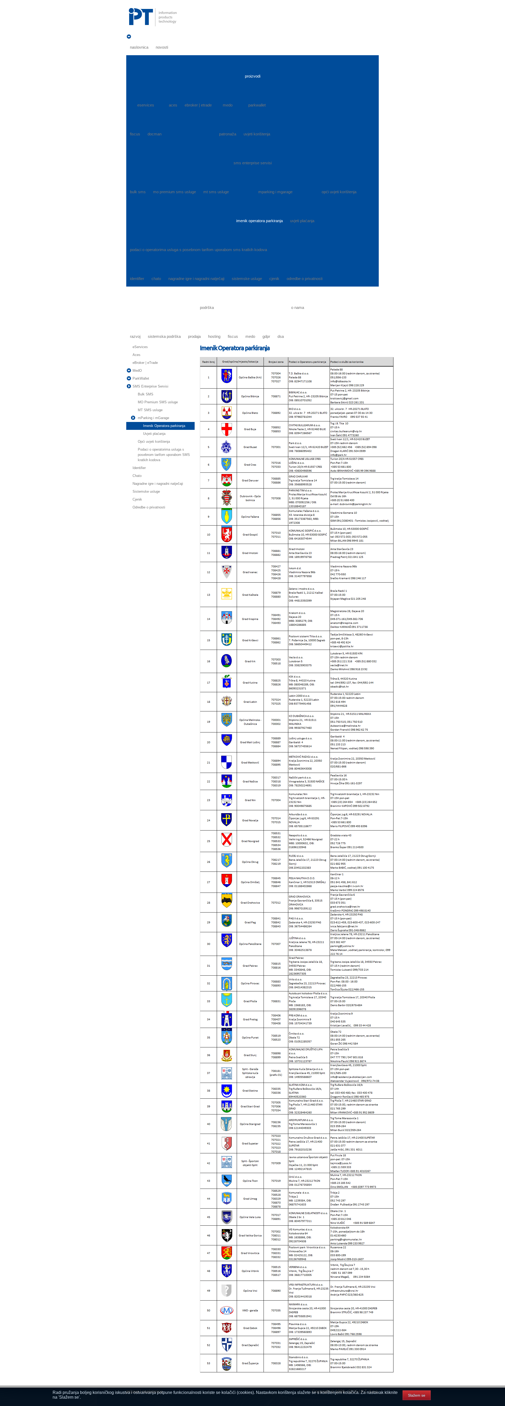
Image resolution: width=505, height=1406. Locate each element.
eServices (140, 347)
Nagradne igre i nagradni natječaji (158, 484)
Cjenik (137, 499)
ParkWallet (141, 378)
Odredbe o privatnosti (149, 507)
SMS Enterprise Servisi (150, 386)
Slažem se (416, 1395)
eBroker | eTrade (145, 363)
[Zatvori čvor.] (129, 386)
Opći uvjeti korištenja (154, 442)
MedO (137, 371)
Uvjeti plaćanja (154, 434)
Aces (136, 355)
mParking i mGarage (153, 418)
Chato (137, 476)
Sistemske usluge (146, 491)
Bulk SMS (145, 394)
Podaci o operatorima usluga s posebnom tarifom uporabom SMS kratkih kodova (164, 454)
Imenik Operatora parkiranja (164, 426)
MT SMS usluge (150, 410)
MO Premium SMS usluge (158, 402)
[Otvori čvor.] (129, 36)
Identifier (139, 468)
